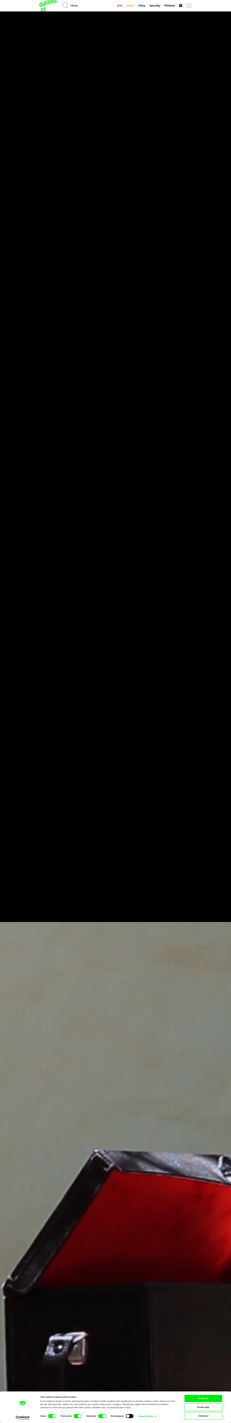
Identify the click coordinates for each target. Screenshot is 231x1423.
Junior (130, 5)
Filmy (141, 5)
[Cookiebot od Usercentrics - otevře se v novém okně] (22, 1418)
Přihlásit (169, 5)
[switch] (77, 1416)
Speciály (154, 5)
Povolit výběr (203, 1407)
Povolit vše (203, 1398)
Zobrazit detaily (145, 1416)
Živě (119, 5)
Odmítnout (203, 1416)
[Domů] (49, 5)
